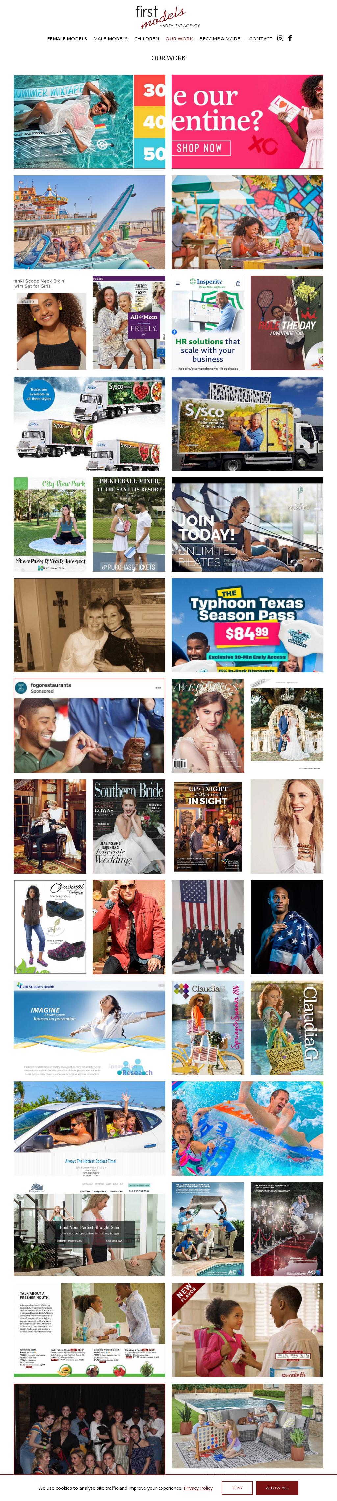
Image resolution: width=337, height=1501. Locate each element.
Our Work (179, 38)
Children (146, 38)
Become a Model (221, 38)
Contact (260, 38)
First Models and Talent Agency (168, 17)
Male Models (110, 38)
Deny (237, 1488)
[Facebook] (290, 38)
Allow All (277, 1488)
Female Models (67, 38)
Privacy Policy (198, 1488)
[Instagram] (280, 38)
